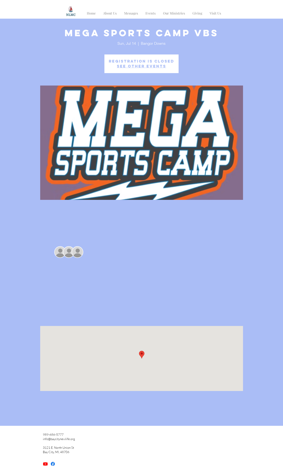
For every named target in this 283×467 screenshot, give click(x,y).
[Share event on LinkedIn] (77, 414)
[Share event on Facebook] (56, 414)
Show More (62, 315)
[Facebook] (53, 464)
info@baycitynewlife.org (59, 439)
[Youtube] (45, 464)
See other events (141, 66)
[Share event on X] (66, 414)
